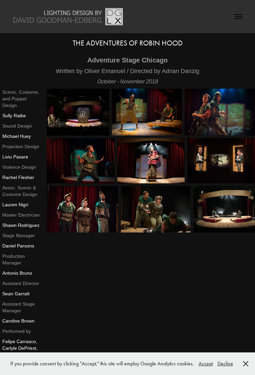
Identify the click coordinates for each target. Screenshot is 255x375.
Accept (206, 363)
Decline (225, 363)
